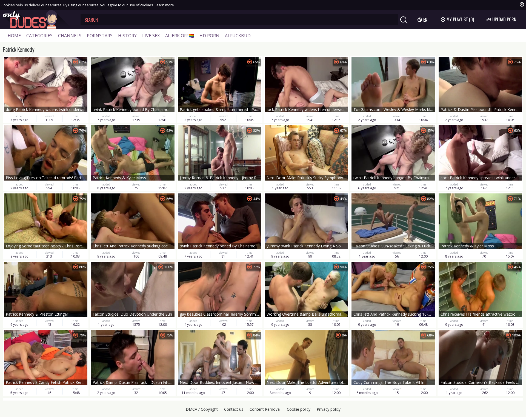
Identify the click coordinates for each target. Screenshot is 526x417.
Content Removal (265, 409)
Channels (69, 36)
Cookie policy (298, 409)
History (127, 36)
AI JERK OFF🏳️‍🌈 (179, 36)
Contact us (233, 409)
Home (14, 36)
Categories (39, 36)
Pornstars (100, 36)
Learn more (164, 4)
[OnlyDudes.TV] (37, 19)
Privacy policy (329, 409)
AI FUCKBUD (238, 36)
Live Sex (151, 36)
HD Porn (209, 36)
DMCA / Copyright (202, 409)
